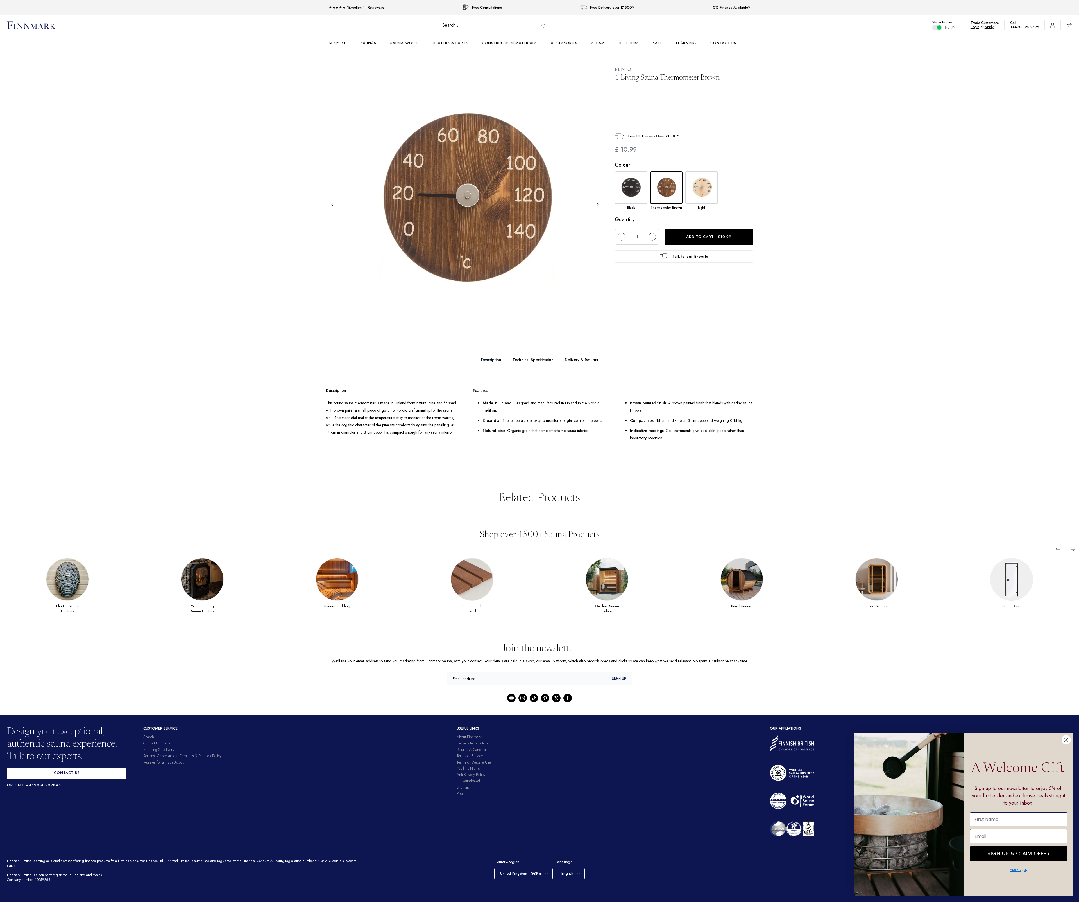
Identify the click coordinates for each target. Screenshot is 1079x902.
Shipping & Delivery (158, 756)
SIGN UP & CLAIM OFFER (1018, 852)
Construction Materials (509, 43)
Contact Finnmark (157, 750)
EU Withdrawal (468, 788)
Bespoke (337, 43)
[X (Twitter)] (556, 705)
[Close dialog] (1066, 740)
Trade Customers (987, 22)
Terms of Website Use (474, 769)
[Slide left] (1057, 556)
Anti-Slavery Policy (471, 782)
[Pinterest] (545, 705)
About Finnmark (469, 744)
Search (148, 744)
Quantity (625, 219)
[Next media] (596, 204)
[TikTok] (534, 705)
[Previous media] (334, 204)
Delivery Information (472, 750)
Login (977, 27)
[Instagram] (522, 705)
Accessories (564, 43)
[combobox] (495, 25)
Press (461, 801)
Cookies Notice (468, 776)
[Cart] (1069, 25)
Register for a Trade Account (165, 769)
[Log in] (1052, 25)
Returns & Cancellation (474, 756)
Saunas (368, 43)
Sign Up (619, 686)
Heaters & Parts (450, 43)
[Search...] (545, 26)
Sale (657, 43)
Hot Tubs (629, 43)
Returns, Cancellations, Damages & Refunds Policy (182, 763)
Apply (991, 27)
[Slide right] (1073, 556)
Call (1016, 22)
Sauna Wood (404, 43)
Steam (598, 43)
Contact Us (723, 43)
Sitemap (463, 794)
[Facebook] (567, 705)
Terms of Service (470, 763)
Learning (686, 43)
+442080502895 (1026, 27)
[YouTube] (511, 705)
